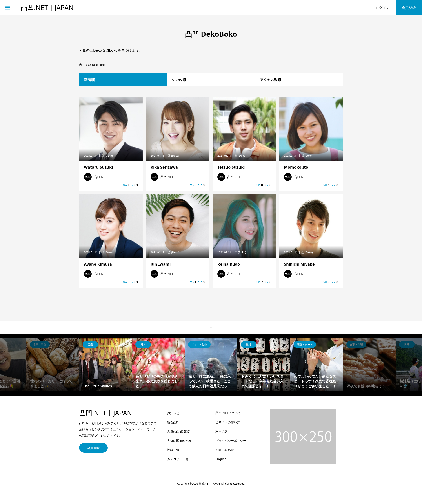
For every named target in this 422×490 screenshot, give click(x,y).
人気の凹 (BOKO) (179, 440)
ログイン (382, 7)
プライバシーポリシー (230, 440)
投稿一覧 (173, 450)
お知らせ (173, 413)
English (220, 459)
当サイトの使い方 (227, 422)
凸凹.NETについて (228, 413)
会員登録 (409, 7)
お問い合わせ (224, 450)
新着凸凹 (173, 422)
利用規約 (221, 431)
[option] (52, 364)
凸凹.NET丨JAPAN (47, 8)
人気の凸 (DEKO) (178, 431)
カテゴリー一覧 (178, 459)
